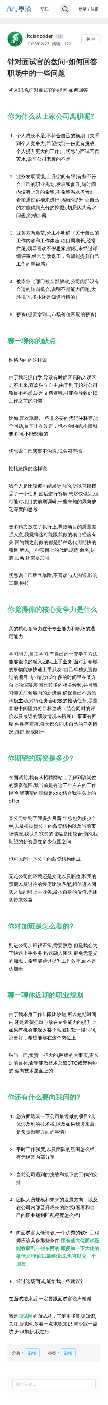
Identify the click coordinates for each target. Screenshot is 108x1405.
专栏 (44, 8)
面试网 (25, 1316)
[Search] (65, 9)
